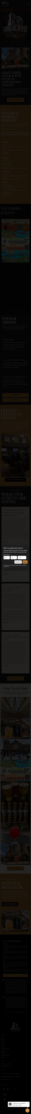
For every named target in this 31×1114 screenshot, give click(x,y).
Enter (25, 562)
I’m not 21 (18, 562)
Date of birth (6, 554)
